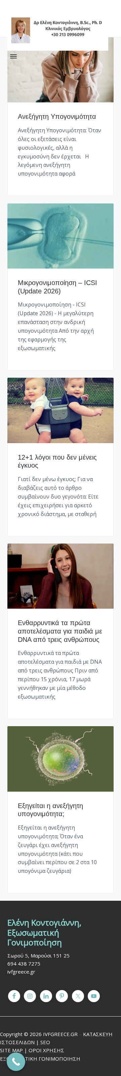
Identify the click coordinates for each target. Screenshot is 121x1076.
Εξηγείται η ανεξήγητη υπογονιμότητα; (50, 810)
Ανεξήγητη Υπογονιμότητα (57, 116)
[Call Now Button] (16, 1061)
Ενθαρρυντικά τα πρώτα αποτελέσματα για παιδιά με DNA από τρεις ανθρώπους (60, 631)
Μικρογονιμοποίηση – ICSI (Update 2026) (57, 287)
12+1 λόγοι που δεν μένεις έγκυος (57, 461)
